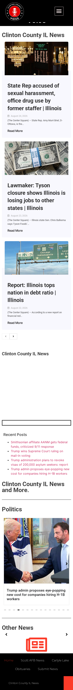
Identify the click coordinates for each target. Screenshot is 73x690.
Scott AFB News (32, 660)
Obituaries (22, 669)
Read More (15, 131)
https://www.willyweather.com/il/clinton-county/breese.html (30, 400)
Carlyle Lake (60, 660)
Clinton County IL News (33, 35)
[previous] (6, 336)
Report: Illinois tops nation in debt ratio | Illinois (31, 292)
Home (8, 660)
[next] (13, 336)
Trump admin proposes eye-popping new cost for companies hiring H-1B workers (36, 594)
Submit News (48, 669)
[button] (59, 11)
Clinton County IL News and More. (33, 487)
